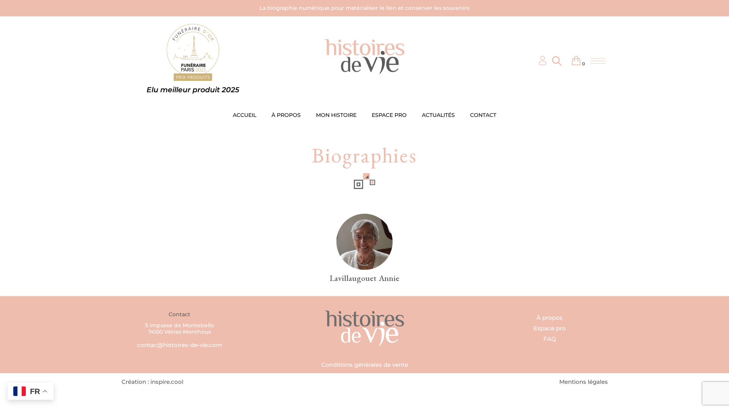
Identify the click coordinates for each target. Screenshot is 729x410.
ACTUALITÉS (438, 115)
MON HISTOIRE (336, 115)
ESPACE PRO (389, 115)
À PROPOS (286, 115)
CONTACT (483, 115)
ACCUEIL (244, 115)
